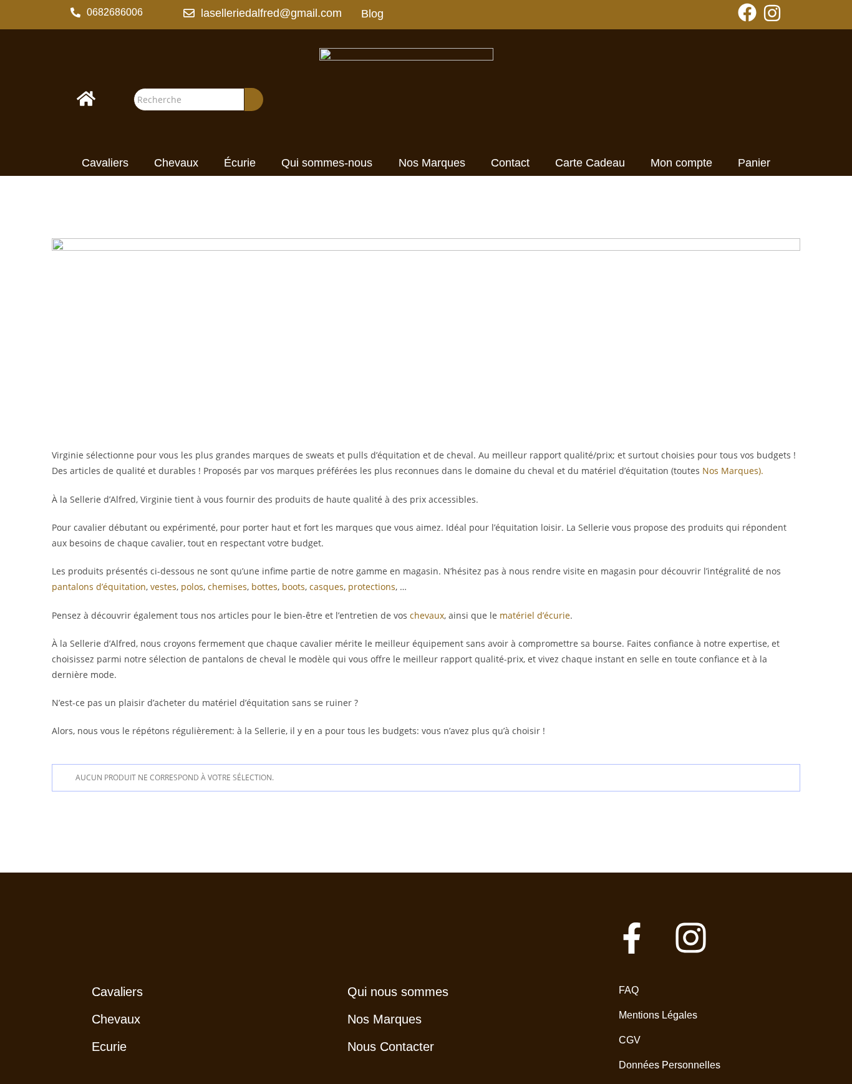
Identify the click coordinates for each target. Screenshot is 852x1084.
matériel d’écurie (535, 615)
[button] (106, 12)
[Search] (253, 99)
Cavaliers (105, 162)
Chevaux (176, 162)
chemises (227, 587)
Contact (510, 162)
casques (326, 587)
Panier (754, 162)
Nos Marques (432, 162)
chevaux (427, 615)
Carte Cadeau (590, 162)
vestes (163, 587)
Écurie (240, 162)
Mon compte (681, 162)
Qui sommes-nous (326, 162)
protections (371, 587)
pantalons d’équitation (99, 587)
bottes (264, 587)
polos (192, 587)
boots (293, 587)
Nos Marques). (734, 471)
